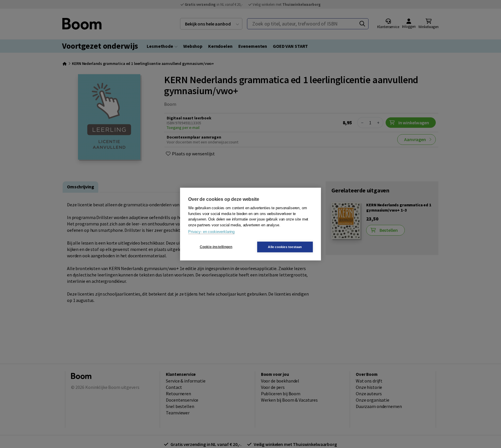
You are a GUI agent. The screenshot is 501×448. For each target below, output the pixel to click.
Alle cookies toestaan (285, 246)
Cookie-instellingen (216, 247)
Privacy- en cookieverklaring (211, 232)
